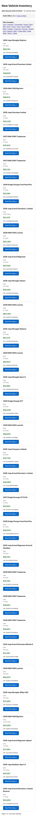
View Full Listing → (11, 57)
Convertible (18, 24)
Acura (23, 27)
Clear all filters (21, 16)
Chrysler (24, 29)
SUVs (8, 27)
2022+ (10, 33)
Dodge (31, 29)
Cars (4, 24)
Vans (18, 27)
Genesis (9, 31)
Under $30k (22, 31)
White (15, 33)
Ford (4, 31)
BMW (28, 27)
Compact (10, 24)
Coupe (26, 24)
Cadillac (10, 29)
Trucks (14, 27)
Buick (5, 29)
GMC (15, 31)
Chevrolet (17, 29)
